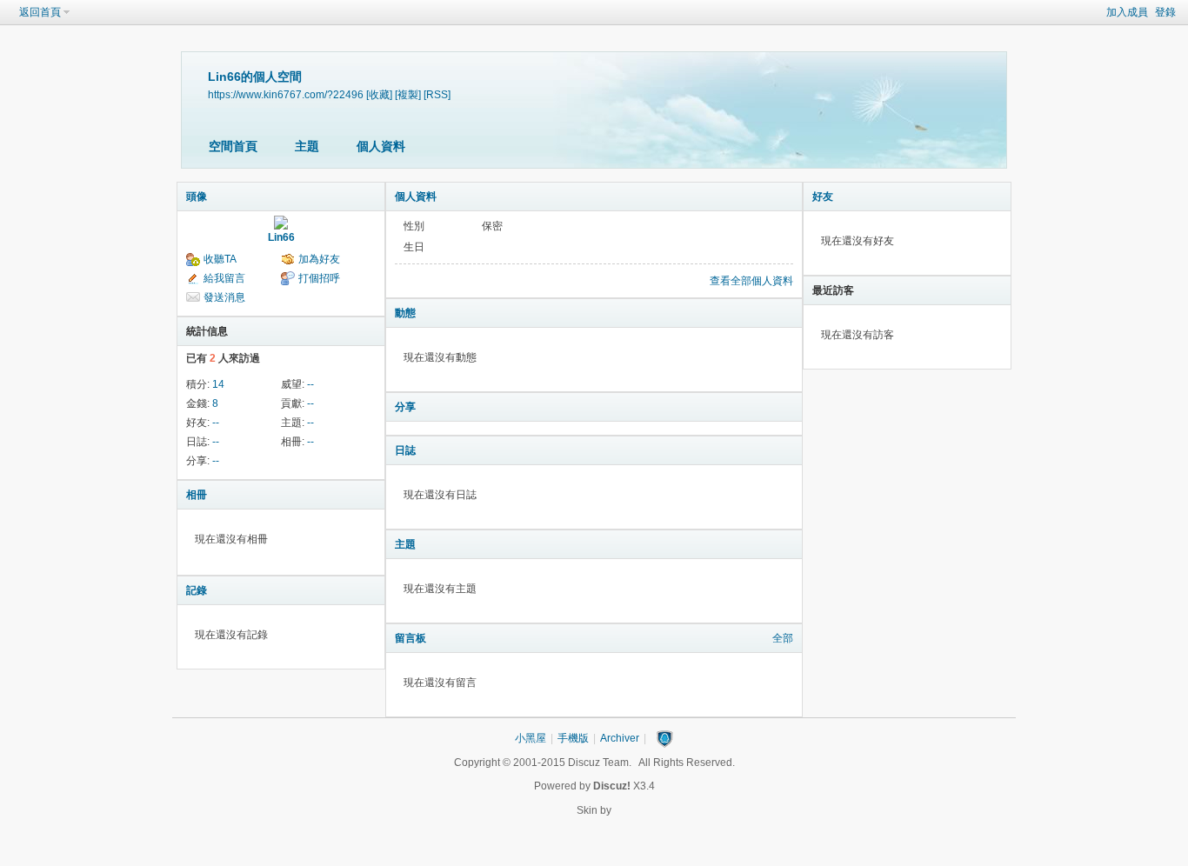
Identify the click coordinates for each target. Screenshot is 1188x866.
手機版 (573, 738)
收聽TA (220, 259)
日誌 (405, 450)
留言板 (410, 638)
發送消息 (224, 297)
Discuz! (612, 786)
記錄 (196, 590)
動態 (405, 313)
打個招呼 (319, 278)
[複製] (408, 94)
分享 (405, 407)
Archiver (619, 738)
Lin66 (281, 237)
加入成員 (1127, 12)
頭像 (196, 196)
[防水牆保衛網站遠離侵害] (664, 738)
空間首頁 (233, 146)
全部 (782, 638)
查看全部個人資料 (751, 281)
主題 (307, 146)
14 (218, 384)
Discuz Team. (599, 762)
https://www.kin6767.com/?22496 (286, 94)
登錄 (1165, 12)
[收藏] (379, 94)
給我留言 (224, 278)
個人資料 (381, 146)
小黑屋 (530, 738)
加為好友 (319, 259)
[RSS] (437, 94)
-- (310, 384)
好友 (822, 196)
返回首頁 (40, 12)
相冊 (196, 495)
